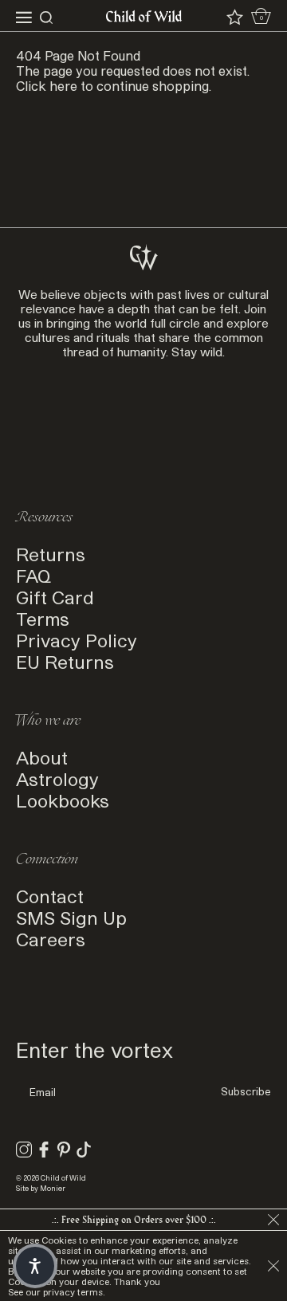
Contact (50, 895)
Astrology (57, 778)
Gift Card (55, 596)
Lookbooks (62, 800)
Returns (50, 553)
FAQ (33, 575)
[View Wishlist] (234, 17)
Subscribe (246, 1091)
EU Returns (65, 661)
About (42, 757)
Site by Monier (40, 1188)
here (63, 85)
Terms (42, 618)
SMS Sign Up (71, 917)
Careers (50, 938)
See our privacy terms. (56, 1292)
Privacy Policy (76, 639)
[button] (35, 1266)
